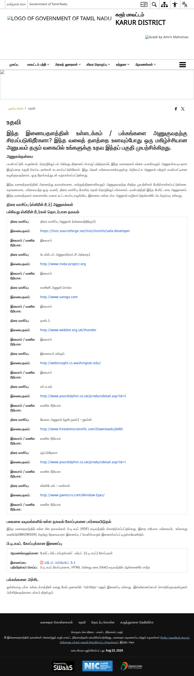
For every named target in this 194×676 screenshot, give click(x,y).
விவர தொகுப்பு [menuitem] (97, 64)
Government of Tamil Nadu (48, 4)
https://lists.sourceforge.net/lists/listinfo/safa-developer (85, 231)
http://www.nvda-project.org (63, 264)
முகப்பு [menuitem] (13, 64)
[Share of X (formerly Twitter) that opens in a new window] (183, 109)
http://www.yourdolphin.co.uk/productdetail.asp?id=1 (83, 462)
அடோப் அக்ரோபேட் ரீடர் (59, 562)
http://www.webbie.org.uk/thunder (68, 330)
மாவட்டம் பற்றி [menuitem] (36, 64)
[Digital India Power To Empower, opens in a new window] (131, 666)
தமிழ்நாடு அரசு (16, 4)
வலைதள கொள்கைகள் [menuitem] (56, 622)
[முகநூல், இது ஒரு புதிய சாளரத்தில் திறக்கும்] (176, 109)
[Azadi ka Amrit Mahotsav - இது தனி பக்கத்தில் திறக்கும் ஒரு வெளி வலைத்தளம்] (167, 37)
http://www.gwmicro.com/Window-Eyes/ (72, 495)
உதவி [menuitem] (82, 622)
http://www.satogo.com (59, 297)
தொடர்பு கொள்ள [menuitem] (103, 622)
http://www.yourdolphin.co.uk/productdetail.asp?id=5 (83, 396)
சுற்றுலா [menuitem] (121, 64)
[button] (183, 65)
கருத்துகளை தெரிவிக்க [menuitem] (137, 622)
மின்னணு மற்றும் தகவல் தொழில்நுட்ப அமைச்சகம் (89, 642)
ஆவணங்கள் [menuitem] (144, 64)
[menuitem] (143, 4)
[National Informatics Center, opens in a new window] (97, 666)
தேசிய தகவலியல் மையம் (174, 638)
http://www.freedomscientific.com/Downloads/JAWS (81, 429)
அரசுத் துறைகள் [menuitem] (66, 64)
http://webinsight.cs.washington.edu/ (70, 363)
